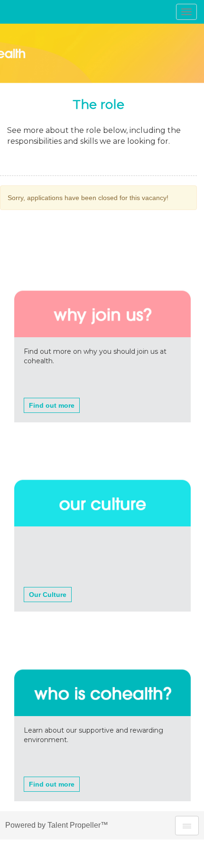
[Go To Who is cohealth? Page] (102, 666)
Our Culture (47, 594)
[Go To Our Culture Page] (102, 477)
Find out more (51, 405)
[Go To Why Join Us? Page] (102, 287)
